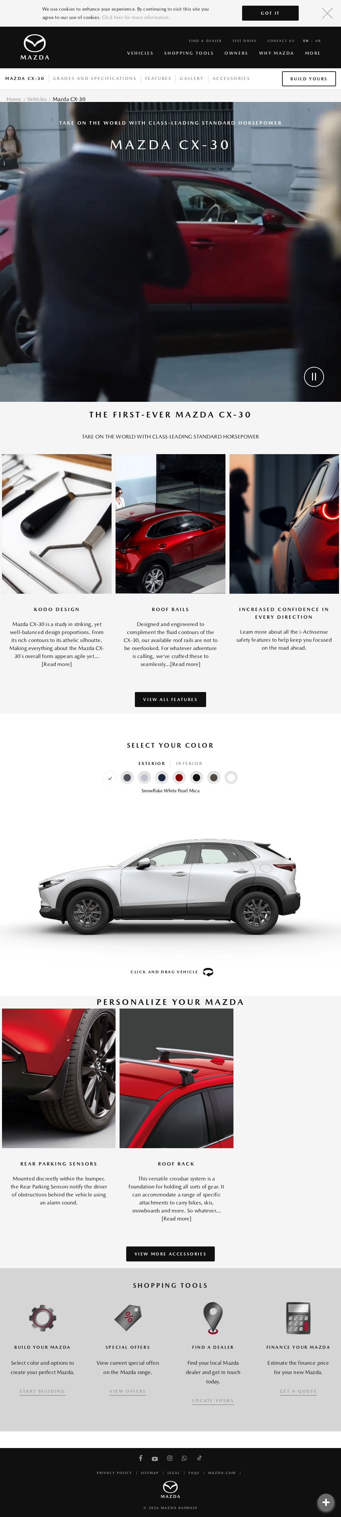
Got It (270, 13)
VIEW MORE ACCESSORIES (171, 1253)
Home (14, 99)
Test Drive (244, 41)
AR (318, 41)
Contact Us (281, 41)
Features (158, 78)
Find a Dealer (205, 41)
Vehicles (140, 53)
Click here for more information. (136, 17)
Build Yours (309, 78)
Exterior (152, 763)
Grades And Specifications (95, 78)
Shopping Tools (189, 53)
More (313, 53)
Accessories (231, 78)
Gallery (192, 78)
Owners (236, 53)
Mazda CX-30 (25, 78)
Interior (189, 763)
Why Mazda (276, 53)
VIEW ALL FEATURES (170, 699)
